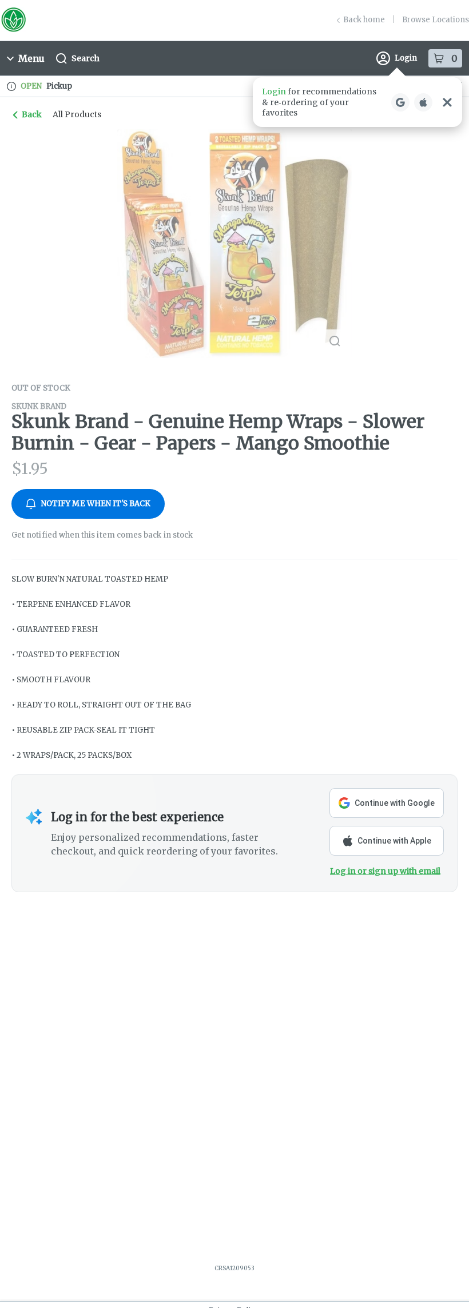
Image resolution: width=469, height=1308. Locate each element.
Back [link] (32, 114)
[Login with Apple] (423, 102)
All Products (77, 114)
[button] (357, 102)
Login (406, 58)
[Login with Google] (400, 102)
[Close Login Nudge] (447, 102)
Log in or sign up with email (385, 871)
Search (85, 58)
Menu (31, 58)
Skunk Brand (38, 406)
